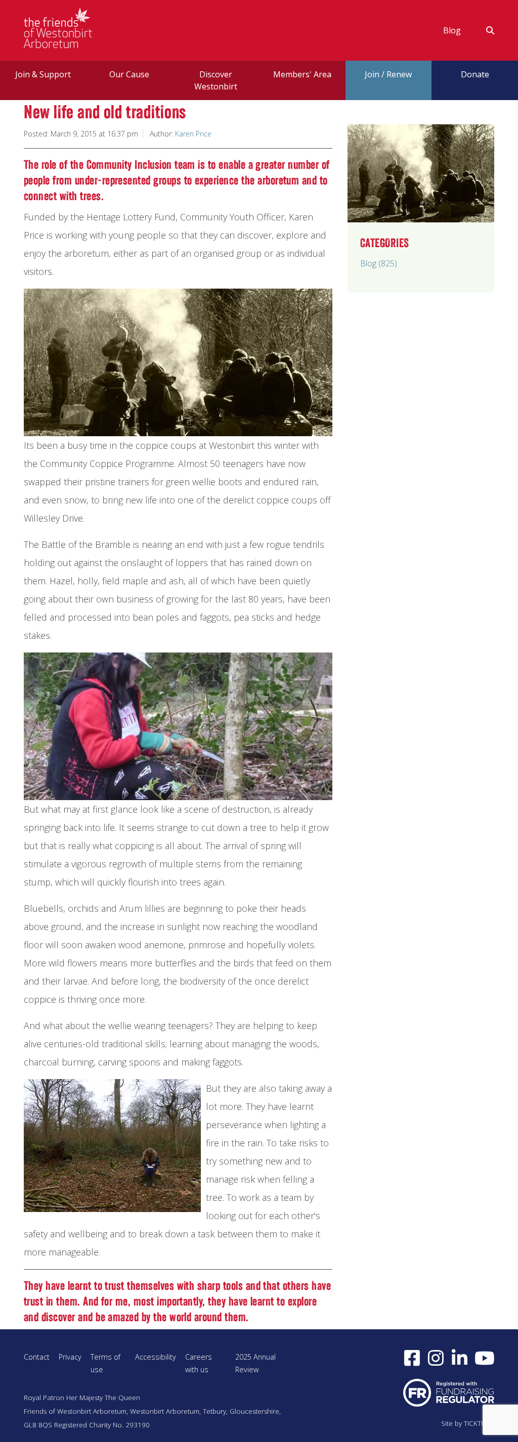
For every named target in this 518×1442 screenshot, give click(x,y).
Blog (452, 30)
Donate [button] (475, 74)
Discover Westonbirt (215, 80)
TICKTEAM (479, 1423)
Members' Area (302, 74)
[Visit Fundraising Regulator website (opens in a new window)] (448, 1392)
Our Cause (129, 74)
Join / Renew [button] (388, 74)
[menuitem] (451, 30)
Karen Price (193, 133)
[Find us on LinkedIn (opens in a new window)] (459, 1357)
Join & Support (43, 74)
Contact (37, 1357)
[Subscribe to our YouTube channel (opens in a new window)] (484, 1357)
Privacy (70, 1357)
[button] (483, 30)
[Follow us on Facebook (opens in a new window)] (412, 1357)
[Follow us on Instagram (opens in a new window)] (436, 1357)
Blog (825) (378, 263)
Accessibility (155, 1357)
